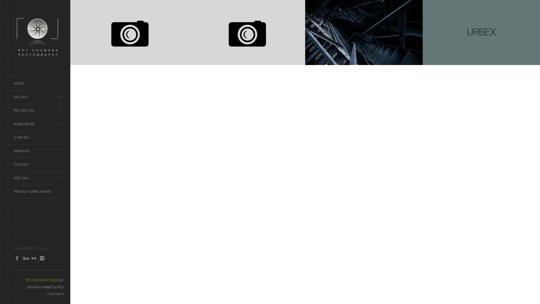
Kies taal (22, 178)
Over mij (22, 137)
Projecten (24, 110)
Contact (22, 164)
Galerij (21, 97)
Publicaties (24, 124)
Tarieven (22, 151)
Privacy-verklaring (32, 191)
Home (19, 83)
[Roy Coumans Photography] (38, 58)
